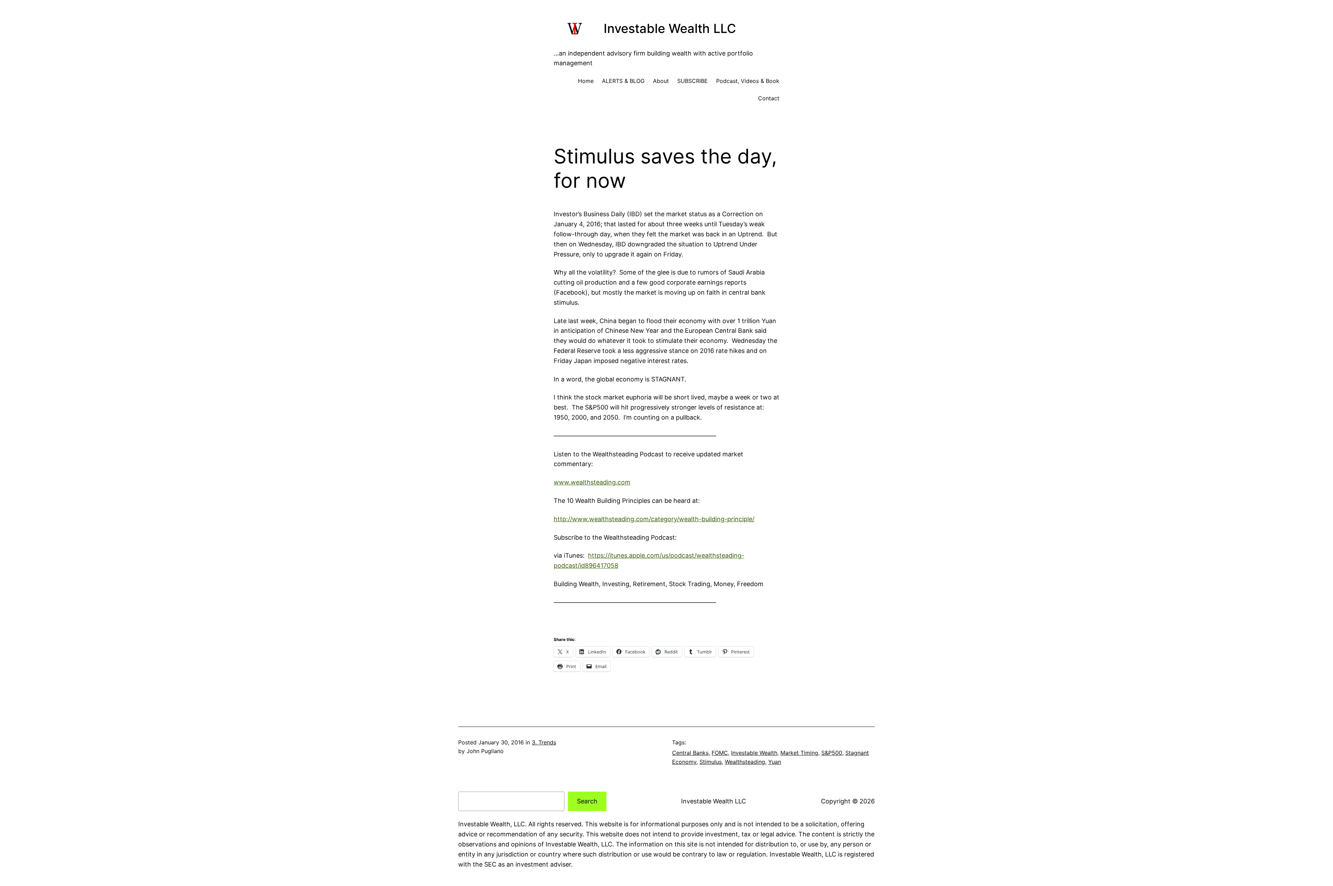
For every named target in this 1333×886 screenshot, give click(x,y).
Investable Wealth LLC (670, 28)
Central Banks (690, 752)
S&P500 (831, 752)
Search (587, 801)
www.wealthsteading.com (592, 482)
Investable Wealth (754, 752)
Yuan (774, 761)
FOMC (720, 752)
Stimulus (710, 761)
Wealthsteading (745, 761)
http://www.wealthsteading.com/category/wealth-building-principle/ (654, 519)
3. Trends (544, 742)
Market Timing (799, 752)
